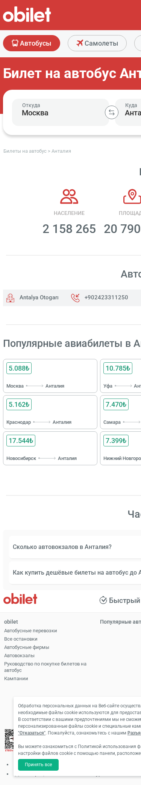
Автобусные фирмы (26, 647)
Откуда (31, 105)
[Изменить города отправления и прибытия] (111, 112)
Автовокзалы (19, 655)
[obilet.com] (45, 21)
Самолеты (100, 43)
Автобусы (34, 43)
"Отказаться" (31, 733)
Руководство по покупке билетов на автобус (45, 667)
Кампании (16, 678)
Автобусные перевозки (30, 630)
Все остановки (21, 639)
